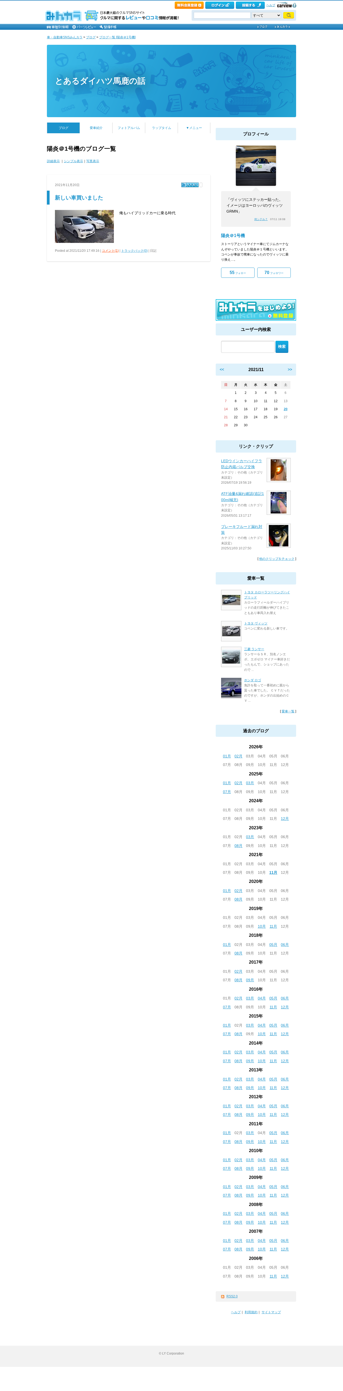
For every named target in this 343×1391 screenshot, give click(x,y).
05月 (273, 944)
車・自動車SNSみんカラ (65, 37)
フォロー (238, 272)
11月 (273, 872)
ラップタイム (161, 128)
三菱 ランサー (254, 649)
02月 (238, 756)
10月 (262, 926)
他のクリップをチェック (276, 559)
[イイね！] (190, 185)
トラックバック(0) (134, 251)
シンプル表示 (73, 161)
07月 (227, 792)
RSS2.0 (232, 1296)
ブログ (91, 37)
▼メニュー (194, 128)
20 (286, 409)
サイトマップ (271, 1312)
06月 (285, 944)
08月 (238, 846)
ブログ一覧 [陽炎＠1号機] (117, 37)
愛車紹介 (96, 128)
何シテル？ (261, 219)
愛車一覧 (288, 711)
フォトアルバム (129, 128)
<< (222, 369)
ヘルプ (270, 5)
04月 (262, 998)
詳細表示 (53, 161)
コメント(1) (110, 251)
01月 (227, 756)
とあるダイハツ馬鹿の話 (100, 80)
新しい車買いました (79, 198)
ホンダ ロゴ (252, 680)
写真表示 (92, 161)
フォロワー (274, 272)
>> (290, 369)
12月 (285, 818)
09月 (250, 980)
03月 (250, 783)
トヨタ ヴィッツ (255, 623)
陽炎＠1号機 (233, 235)
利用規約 (251, 1312)
